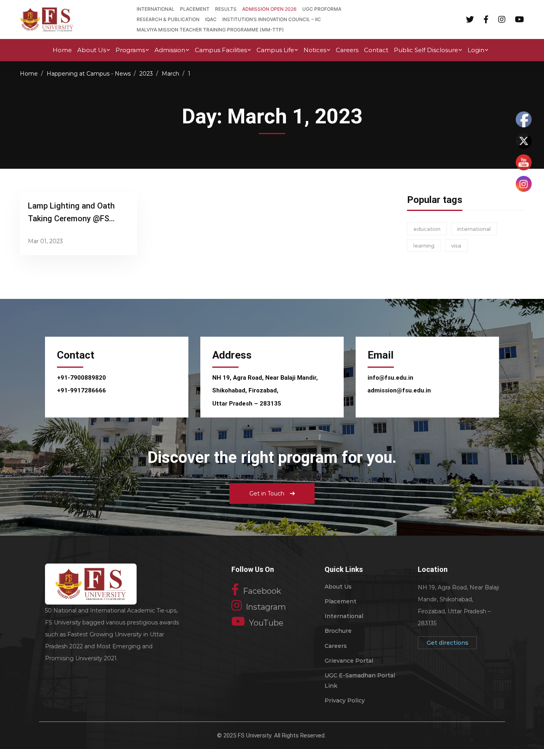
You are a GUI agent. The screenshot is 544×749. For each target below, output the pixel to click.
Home (29, 73)
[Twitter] (470, 19)
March (170, 73)
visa (456, 245)
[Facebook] (486, 19)
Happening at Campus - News (89, 73)
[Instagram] (501, 19)
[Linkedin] (519, 19)
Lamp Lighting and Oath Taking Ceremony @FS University (71, 218)
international (474, 229)
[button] (272, 493)
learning (423, 245)
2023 (146, 73)
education (426, 229)
